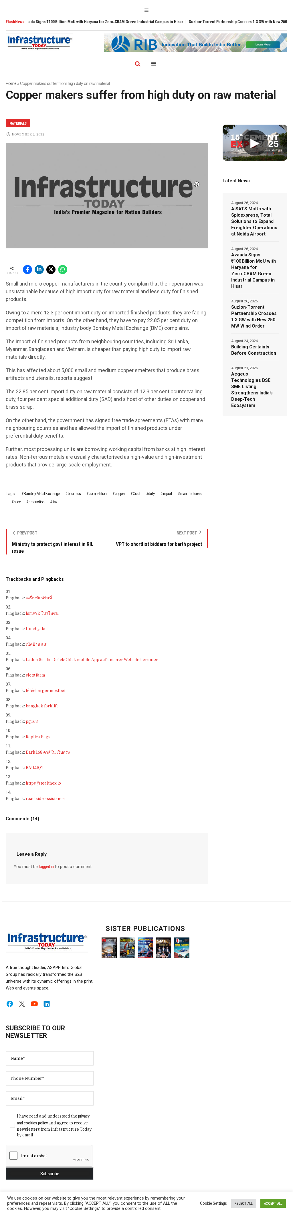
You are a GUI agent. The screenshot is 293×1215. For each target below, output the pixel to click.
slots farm (35, 675)
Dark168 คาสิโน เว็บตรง (48, 752)
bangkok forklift (42, 706)
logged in (46, 866)
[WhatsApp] (62, 269)
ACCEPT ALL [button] (273, 1203)
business (74, 493)
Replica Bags (38, 736)
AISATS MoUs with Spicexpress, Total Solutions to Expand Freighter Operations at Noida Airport (254, 221)
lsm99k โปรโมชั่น (42, 613)
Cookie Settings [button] (213, 1203)
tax (55, 501)
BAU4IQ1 (34, 767)
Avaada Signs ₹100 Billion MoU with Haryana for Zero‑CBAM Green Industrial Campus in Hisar (84, 21)
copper (120, 493)
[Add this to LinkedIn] (39, 269)
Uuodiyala (35, 628)
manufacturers (190, 493)
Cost (136, 493)
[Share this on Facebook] (27, 269)
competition (97, 493)
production (36, 501)
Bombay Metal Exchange (42, 493)
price (17, 501)
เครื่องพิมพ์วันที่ (39, 597)
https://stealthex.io (43, 783)
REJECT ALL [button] (244, 1203)
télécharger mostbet (46, 690)
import (167, 493)
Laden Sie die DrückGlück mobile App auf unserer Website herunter (92, 659)
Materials (18, 123)
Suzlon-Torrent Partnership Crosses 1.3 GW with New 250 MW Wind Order (254, 316)
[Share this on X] (51, 269)
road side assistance (45, 798)
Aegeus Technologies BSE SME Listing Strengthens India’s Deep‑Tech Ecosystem (252, 389)
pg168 (32, 721)
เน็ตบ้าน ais (36, 644)
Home (11, 83)
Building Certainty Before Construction (253, 350)
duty (151, 493)
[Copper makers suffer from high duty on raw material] (107, 195)
